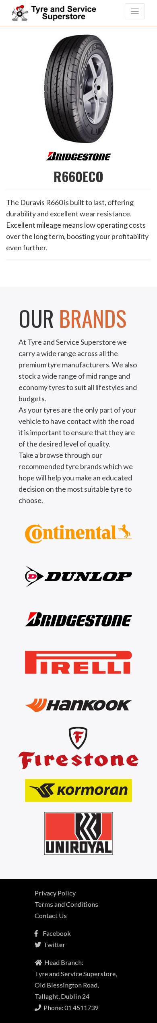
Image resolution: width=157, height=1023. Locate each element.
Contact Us (51, 915)
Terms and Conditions (66, 904)
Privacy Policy (55, 893)
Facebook (54, 933)
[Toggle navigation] (135, 11)
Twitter (53, 944)
